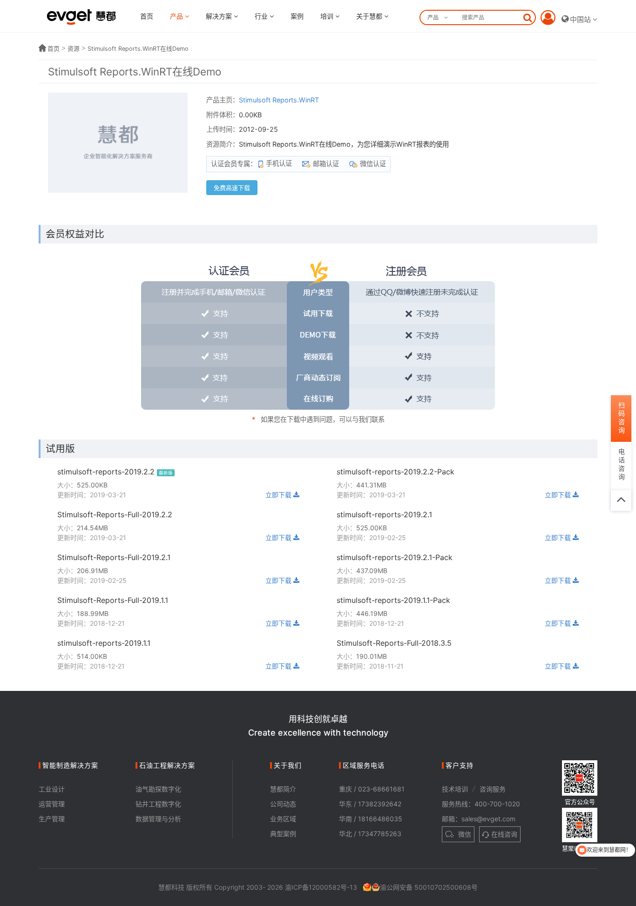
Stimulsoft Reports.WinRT (279, 100)
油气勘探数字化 (158, 789)
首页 (146, 16)
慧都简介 (283, 789)
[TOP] (621, 500)
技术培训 (455, 789)
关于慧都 (370, 16)
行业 (262, 16)
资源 (74, 48)
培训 (327, 16)
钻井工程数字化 (158, 804)
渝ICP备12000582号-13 (321, 887)
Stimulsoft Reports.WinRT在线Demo (138, 48)
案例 (297, 16)
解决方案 (220, 16)
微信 (463, 834)
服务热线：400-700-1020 (481, 804)
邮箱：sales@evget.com (478, 819)
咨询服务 (493, 789)
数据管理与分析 (158, 819)
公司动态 (283, 804)
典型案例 (283, 834)
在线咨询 (504, 834)
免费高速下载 (232, 187)
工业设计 (52, 789)
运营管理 (52, 804)
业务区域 (283, 819)
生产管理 (52, 819)
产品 (177, 16)
